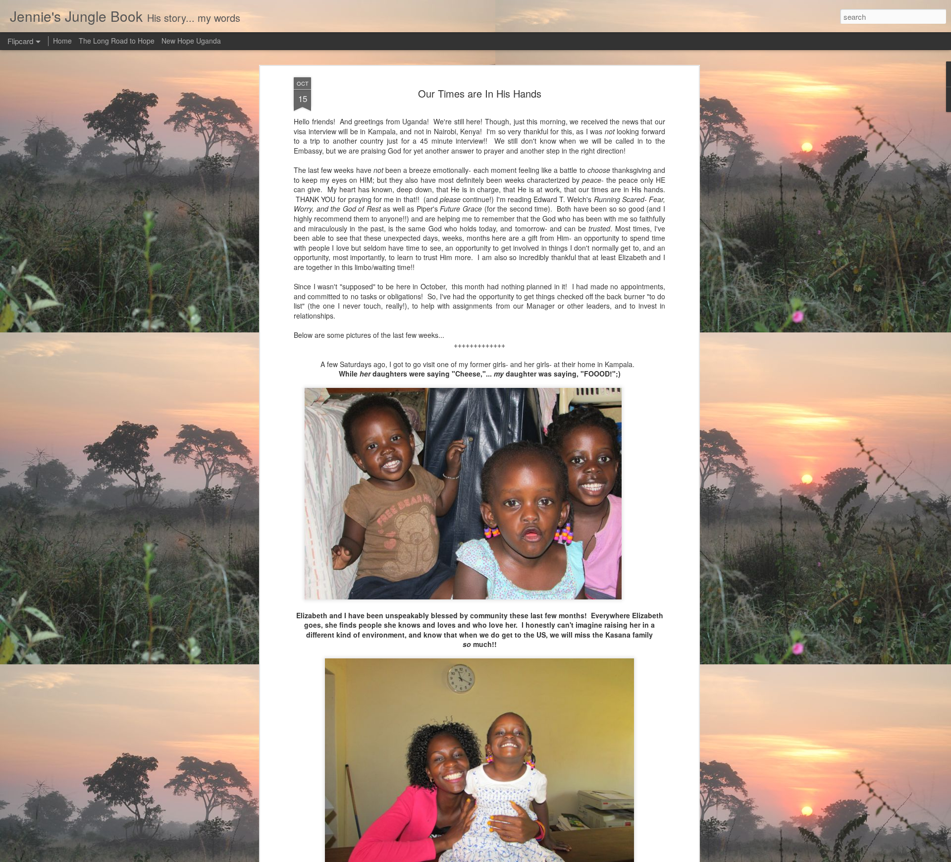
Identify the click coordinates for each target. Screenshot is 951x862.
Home (62, 41)
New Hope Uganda (191, 41)
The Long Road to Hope (117, 41)
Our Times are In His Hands (479, 93)
